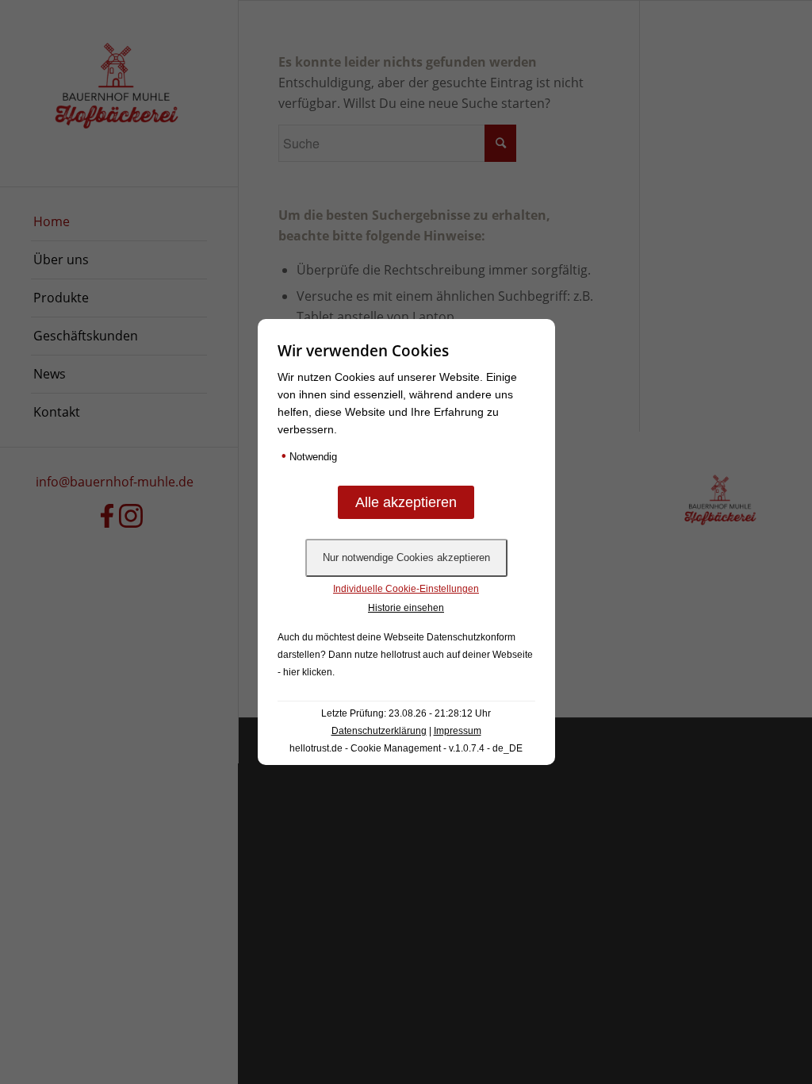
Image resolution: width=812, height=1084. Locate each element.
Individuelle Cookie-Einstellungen (406, 588)
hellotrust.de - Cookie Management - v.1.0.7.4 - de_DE (406, 748)
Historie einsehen (406, 607)
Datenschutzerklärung (379, 730)
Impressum (457, 730)
